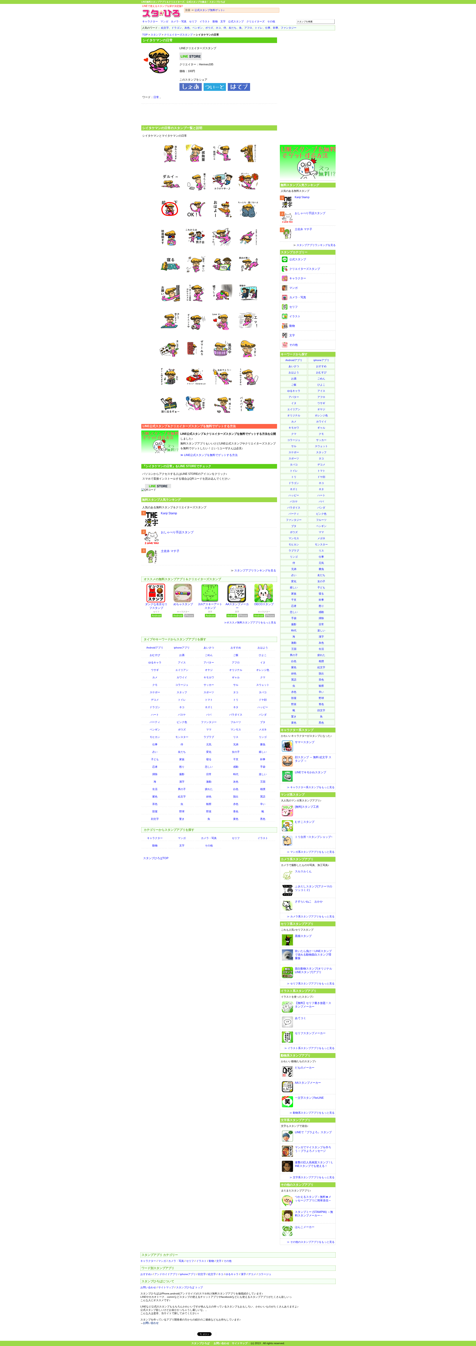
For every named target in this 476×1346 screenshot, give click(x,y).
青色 (235, 811)
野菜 (208, 811)
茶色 (154, 803)
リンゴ (263, 736)
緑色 (208, 796)
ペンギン (197, 27)
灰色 (187, 27)
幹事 (275, 27)
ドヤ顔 (263, 699)
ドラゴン (176, 27)
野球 (181, 811)
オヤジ (209, 669)
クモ (154, 684)
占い (154, 751)
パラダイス (235, 714)
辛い (262, 803)
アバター (209, 662)
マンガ (164, 21)
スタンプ (156, 34)
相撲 (262, 789)
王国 (262, 781)
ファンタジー (288, 27)
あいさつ (209, 647)
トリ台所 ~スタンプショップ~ (313, 836)
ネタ (235, 707)
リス (235, 736)
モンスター (181, 736)
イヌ (262, 662)
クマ (262, 677)
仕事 (267, 27)
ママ (208, 729)
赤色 (235, 803)
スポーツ (209, 692)
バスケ (182, 714)
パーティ (155, 722)
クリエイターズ (255, 21)
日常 (156, 97)
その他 (271, 21)
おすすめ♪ (146, 1274)
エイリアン (181, 669)
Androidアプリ (154, 647)
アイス (182, 662)
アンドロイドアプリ (166, 1274)
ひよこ (263, 655)
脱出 (235, 796)
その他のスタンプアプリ (297, 1184)
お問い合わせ (148, 1287)
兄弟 (235, 744)
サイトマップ (166, 1287)
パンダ (263, 714)
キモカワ (209, 677)
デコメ (155, 699)
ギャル (236, 677)
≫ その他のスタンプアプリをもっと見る (311, 1241)
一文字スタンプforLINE (309, 1097)
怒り (181, 766)
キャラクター (150, 21)
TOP (145, 34)
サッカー (209, 684)
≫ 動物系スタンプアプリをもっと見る (312, 1112)
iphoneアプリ (182, 647)
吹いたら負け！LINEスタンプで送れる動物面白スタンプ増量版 (313, 954)
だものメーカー (304, 1067)
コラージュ (181, 684)
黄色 (235, 818)
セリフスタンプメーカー (310, 1033)
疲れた (209, 789)
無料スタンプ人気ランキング (161, 499)
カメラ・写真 (178, 21)
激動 (208, 781)
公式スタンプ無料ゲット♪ (209, 10)
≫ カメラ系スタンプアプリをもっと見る (311, 916)
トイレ (259, 27)
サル (235, 684)
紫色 (154, 796)
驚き (181, 818)
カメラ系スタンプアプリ (297, 859)
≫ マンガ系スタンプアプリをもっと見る (311, 851)
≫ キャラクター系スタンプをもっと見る (311, 787)
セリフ (193, 21)
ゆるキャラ (154, 662)
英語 (262, 796)
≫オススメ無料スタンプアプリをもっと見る (250, 622)
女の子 (236, 751)
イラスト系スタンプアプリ (298, 990)
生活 (154, 789)
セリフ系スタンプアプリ (297, 923)
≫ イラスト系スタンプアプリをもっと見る (309, 1048)
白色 (235, 789)
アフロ (248, 27)
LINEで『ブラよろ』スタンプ (313, 1132)
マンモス (236, 729)
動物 (215, 21)
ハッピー (263, 707)
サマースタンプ (304, 742)
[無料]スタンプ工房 (307, 806)
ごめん (209, 655)
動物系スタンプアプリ (296, 1055)
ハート (155, 714)
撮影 (181, 774)
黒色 (262, 818)
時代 (235, 774)
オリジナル (235, 669)
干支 (235, 759)
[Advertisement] (209, 114)
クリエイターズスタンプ (178, 34)
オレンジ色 (262, 669)
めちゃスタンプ (183, 604)
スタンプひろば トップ (189, 1287)
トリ (235, 699)
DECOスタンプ (264, 604)
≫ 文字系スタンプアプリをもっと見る (312, 1177)
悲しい (209, 766)
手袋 (262, 766)
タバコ (263, 692)
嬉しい (263, 751)
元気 (208, 744)
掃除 (154, 774)
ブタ (262, 722)
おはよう (263, 647)
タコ (235, 692)
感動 (235, 766)
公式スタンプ (236, 21)
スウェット (262, 684)
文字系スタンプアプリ (296, 1120)
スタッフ (182, 692)
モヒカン (155, 736)
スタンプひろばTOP (155, 858)
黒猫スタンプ (303, 935)
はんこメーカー (304, 1227)
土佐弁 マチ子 (170, 551)
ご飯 (235, 655)
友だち (233, 27)
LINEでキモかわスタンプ (310, 772)
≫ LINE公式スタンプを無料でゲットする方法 (209, 455)
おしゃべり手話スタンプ (177, 532)
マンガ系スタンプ (293, 794)
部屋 (154, 811)
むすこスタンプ (304, 821)
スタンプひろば (200, 1343)
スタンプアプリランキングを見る (255, 570)
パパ (208, 714)
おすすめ (236, 647)
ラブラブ (209, 736)
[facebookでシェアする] (190, 89)
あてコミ (300, 1018)
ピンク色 (182, 722)
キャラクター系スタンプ (297, 730)
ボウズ (209, 27)
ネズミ (209, 707)
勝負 (262, 744)
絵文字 (165, 27)
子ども (155, 759)
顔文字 (155, 818)
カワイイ (182, 677)
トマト (209, 699)
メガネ (263, 729)
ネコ (218, 27)
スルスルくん (303, 871)
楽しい (263, 774)
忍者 (154, 766)
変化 (208, 751)
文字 (223, 21)
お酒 (181, 655)
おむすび (155, 655)
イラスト (205, 21)
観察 (208, 803)
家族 (181, 759)
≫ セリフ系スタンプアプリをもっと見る (311, 983)
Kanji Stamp (169, 513)
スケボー (155, 692)
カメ (154, 677)
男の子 (182, 789)
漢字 (181, 781)
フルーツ (236, 722)
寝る (208, 759)
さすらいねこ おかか (309, 901)
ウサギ (155, 669)
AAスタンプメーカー (308, 1082)
